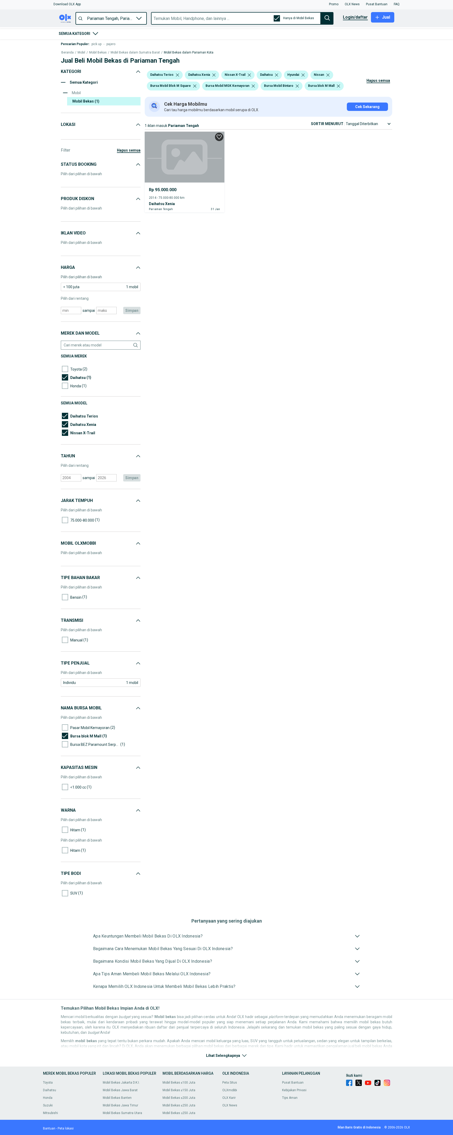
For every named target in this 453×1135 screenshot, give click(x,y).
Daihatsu (49, 1090)
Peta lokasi (66, 1128)
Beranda (67, 52)
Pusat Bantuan (293, 1082)
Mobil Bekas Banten (117, 1098)
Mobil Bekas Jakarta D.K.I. (121, 1082)
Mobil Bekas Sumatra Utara (122, 1113)
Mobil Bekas (98, 52)
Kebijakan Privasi (294, 1090)
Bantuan (49, 1128)
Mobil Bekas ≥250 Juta (179, 1113)
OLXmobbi (229, 1090)
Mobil (81, 52)
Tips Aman (290, 1098)
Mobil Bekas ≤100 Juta (179, 1082)
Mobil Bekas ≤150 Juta (179, 1090)
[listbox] (177, 75)
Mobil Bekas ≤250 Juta (179, 1105)
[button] (67, 4)
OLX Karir (229, 1098)
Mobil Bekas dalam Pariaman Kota (188, 52)
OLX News (229, 1105)
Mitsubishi (50, 1113)
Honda (47, 1098)
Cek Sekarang (367, 107)
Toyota (48, 1082)
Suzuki (48, 1105)
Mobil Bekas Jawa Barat (120, 1090)
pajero (110, 44)
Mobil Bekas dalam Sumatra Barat (135, 52)
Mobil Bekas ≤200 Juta (179, 1098)
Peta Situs (229, 1082)
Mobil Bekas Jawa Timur (120, 1105)
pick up (96, 44)
